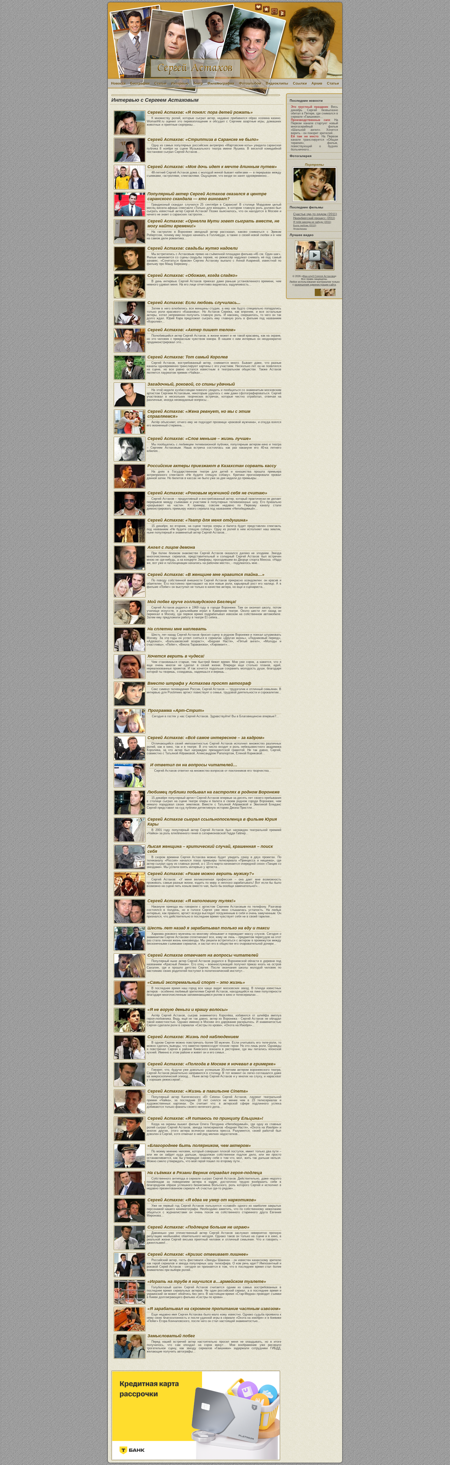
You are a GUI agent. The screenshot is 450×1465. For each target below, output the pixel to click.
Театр (198, 83)
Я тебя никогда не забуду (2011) (312, 222)
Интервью (180, 83)
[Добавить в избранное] (266, 9)
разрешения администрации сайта (315, 284)
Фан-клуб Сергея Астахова (319, 276)
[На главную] (258, 9)
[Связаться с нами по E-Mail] (274, 11)
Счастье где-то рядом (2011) (315, 214)
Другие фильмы (300, 228)
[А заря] (314, 255)
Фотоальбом (250, 83)
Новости (118, 83)
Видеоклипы (277, 83)
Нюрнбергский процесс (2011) (314, 218)
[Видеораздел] (282, 13)
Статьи (160, 83)
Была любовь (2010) (304, 225)
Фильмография (220, 83)
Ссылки (300, 83)
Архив (316, 83)
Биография (140, 83)
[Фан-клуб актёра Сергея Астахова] (225, 40)
